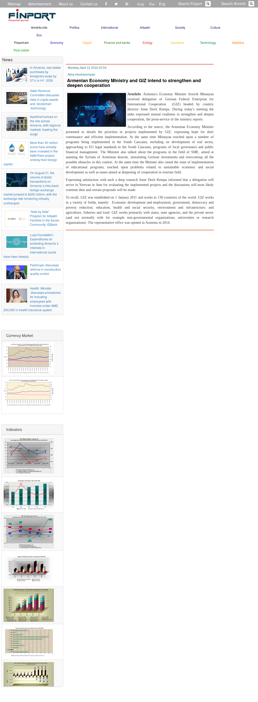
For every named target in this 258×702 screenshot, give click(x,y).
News (7, 59)
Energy (147, 42)
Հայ (140, 3)
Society (180, 27)
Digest (87, 42)
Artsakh (145, 27)
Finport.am (21, 42)
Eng (162, 3)
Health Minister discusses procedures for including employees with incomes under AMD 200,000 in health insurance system (32, 299)
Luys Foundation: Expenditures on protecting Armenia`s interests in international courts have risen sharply (31, 246)
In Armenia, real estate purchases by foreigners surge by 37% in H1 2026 (45, 73)
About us (66, 3)
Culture (215, 27)
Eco (39, 35)
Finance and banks (117, 42)
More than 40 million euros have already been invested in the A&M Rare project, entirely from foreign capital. (31, 153)
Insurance (177, 42)
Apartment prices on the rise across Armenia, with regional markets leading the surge (45, 125)
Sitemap (14, 3)
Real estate (21, 50)
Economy (56, 42)
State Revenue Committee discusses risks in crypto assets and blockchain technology (44, 99)
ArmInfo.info (39, 27)
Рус (152, 3)
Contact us (89, 3)
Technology (208, 42)
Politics (74, 27)
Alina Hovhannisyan (81, 74)
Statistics (238, 42)
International (109, 27)
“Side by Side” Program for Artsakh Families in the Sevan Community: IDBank (44, 218)
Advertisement (39, 3)
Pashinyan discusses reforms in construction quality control (45, 269)
